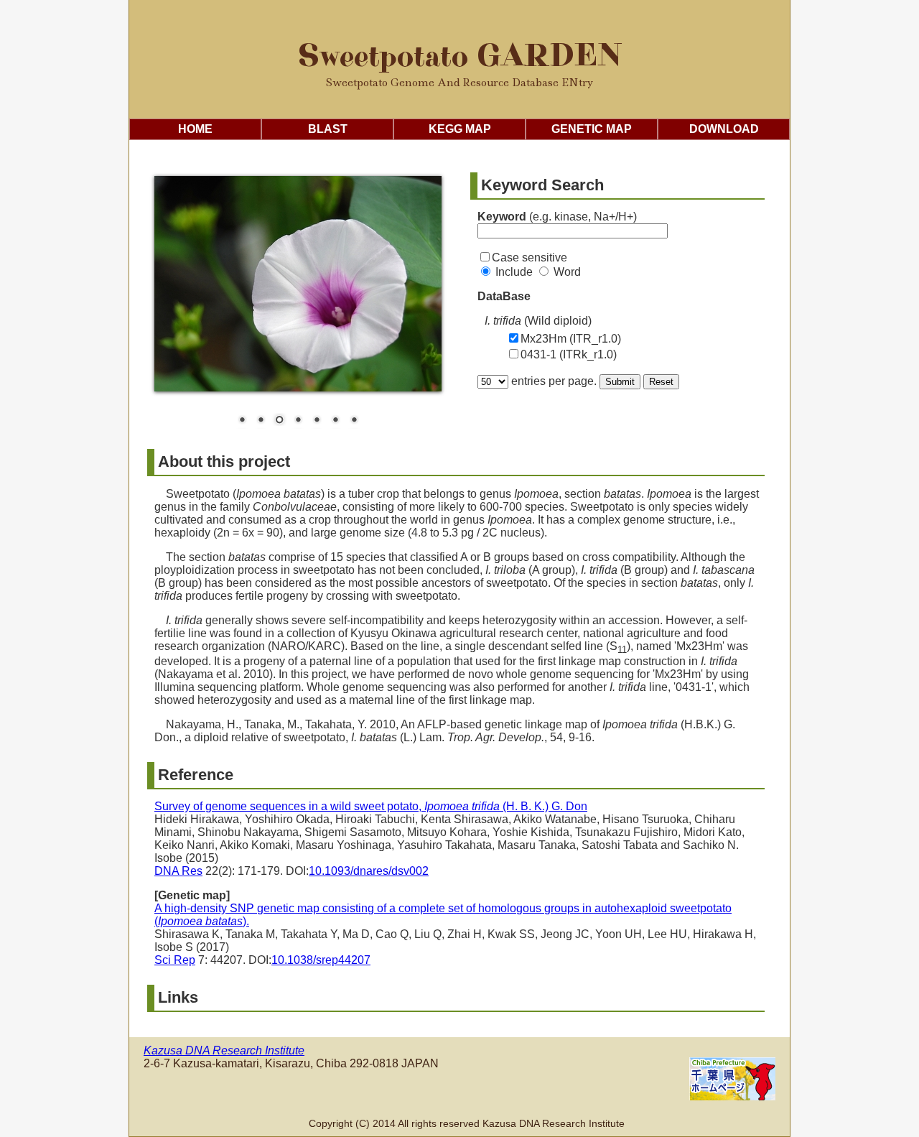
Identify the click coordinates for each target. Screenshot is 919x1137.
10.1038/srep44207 (320, 960)
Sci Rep (174, 960)
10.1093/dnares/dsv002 (369, 871)
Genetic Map (591, 129)
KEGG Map (460, 129)
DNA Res (178, 871)
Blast (327, 129)
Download (724, 129)
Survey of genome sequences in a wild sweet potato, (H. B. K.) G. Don (370, 806)
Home (195, 129)
